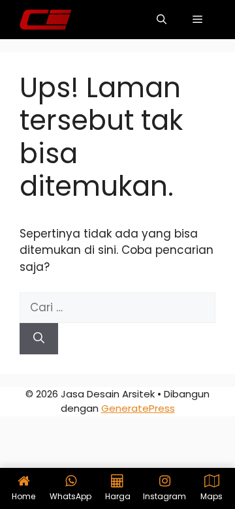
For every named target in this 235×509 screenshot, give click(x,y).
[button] (162, 19)
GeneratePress (138, 408)
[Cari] (39, 338)
